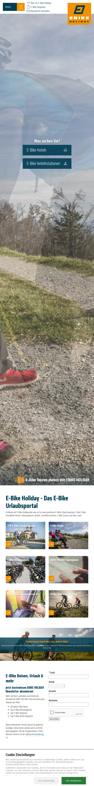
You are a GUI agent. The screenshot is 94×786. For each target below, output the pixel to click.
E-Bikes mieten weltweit (70, 480)
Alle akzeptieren (73, 780)
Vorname (52, 691)
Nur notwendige (46, 780)
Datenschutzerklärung (35, 734)
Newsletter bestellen (40, 11)
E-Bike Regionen (38, 7)
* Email (52, 672)
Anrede (51, 682)
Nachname (53, 700)
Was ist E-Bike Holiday (41, 3)
